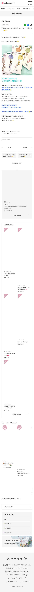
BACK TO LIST (17, 163)
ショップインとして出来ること (22, 565)
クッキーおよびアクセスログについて (16, 571)
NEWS (3, 8)
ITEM (18, 8)
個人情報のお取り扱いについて (16, 575)
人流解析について (13, 581)
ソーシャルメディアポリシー (16, 578)
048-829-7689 (8, 208)
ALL (5, 519)
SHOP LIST (11, 8)
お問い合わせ (10, 568)
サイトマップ (26, 581)
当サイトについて (23, 568)
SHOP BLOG (27, 8)
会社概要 (5, 565)
